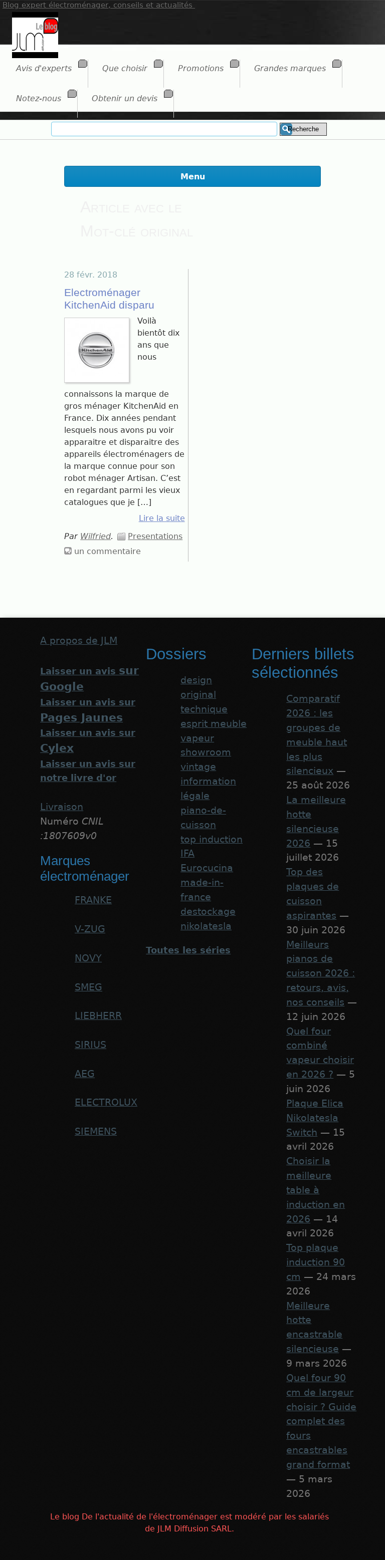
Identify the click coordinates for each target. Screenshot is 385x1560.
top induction (211, 839)
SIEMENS (96, 1131)
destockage (208, 911)
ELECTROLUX (106, 1102)
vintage (198, 766)
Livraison (61, 807)
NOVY (88, 958)
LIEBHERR (98, 1015)
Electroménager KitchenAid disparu (109, 299)
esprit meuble (213, 723)
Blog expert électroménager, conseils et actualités (99, 5)
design (196, 680)
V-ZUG (90, 929)
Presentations (155, 536)
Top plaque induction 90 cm (315, 1262)
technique (204, 709)
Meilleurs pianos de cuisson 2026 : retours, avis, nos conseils (320, 973)
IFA (187, 853)
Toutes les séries (188, 950)
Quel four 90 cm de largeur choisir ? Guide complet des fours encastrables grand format (321, 1421)
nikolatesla (206, 926)
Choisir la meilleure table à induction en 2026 (315, 1189)
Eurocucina (206, 868)
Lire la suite (162, 518)
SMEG (88, 987)
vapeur (197, 738)
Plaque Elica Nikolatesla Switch (314, 1118)
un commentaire (107, 551)
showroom (205, 752)
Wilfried (95, 536)
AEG (85, 1074)
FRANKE (93, 900)
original (198, 694)
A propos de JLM (78, 640)
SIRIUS (90, 1045)
